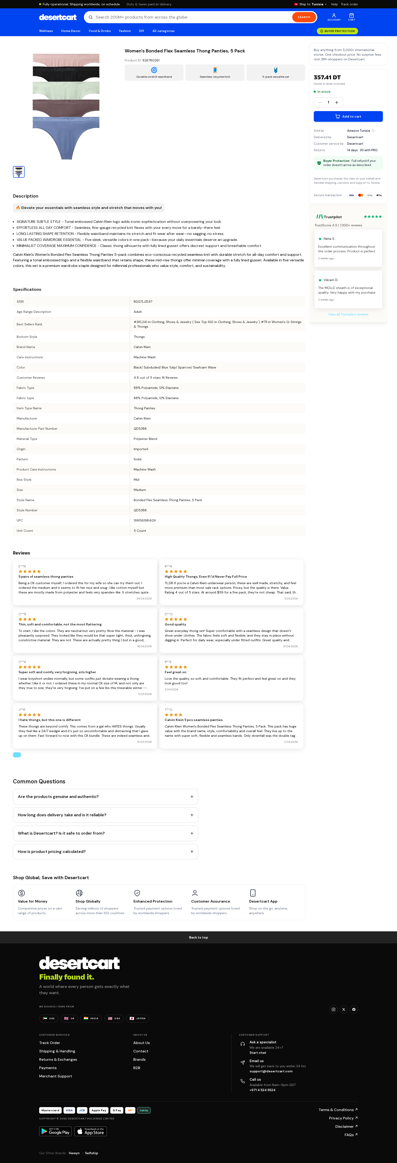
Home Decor (71, 31)
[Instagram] (333, 1009)
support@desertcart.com (271, 1071)
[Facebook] (354, 1009)
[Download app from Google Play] (55, 1131)
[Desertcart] (57, 17)
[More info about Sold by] (373, 130)
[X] (344, 1009)
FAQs (351, 1134)
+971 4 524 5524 (263, 1090)
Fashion (125, 31)
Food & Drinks (100, 31)
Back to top (198, 937)
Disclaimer (346, 1126)
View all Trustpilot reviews (348, 314)
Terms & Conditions (338, 1109)
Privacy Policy (343, 1118)
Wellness (46, 31)
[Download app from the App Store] (90, 1131)
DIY (141, 31)
